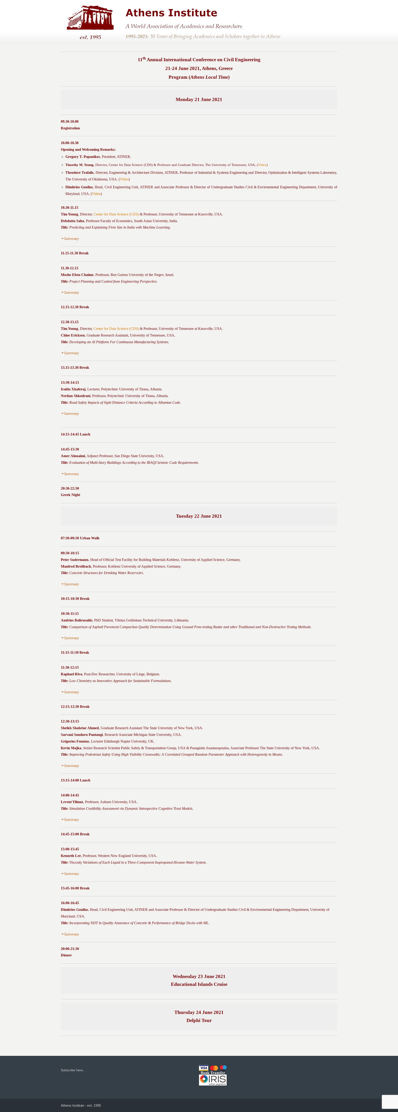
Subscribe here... (73, 1070)
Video (262, 165)
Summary (71, 239)
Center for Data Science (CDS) (131, 165)
